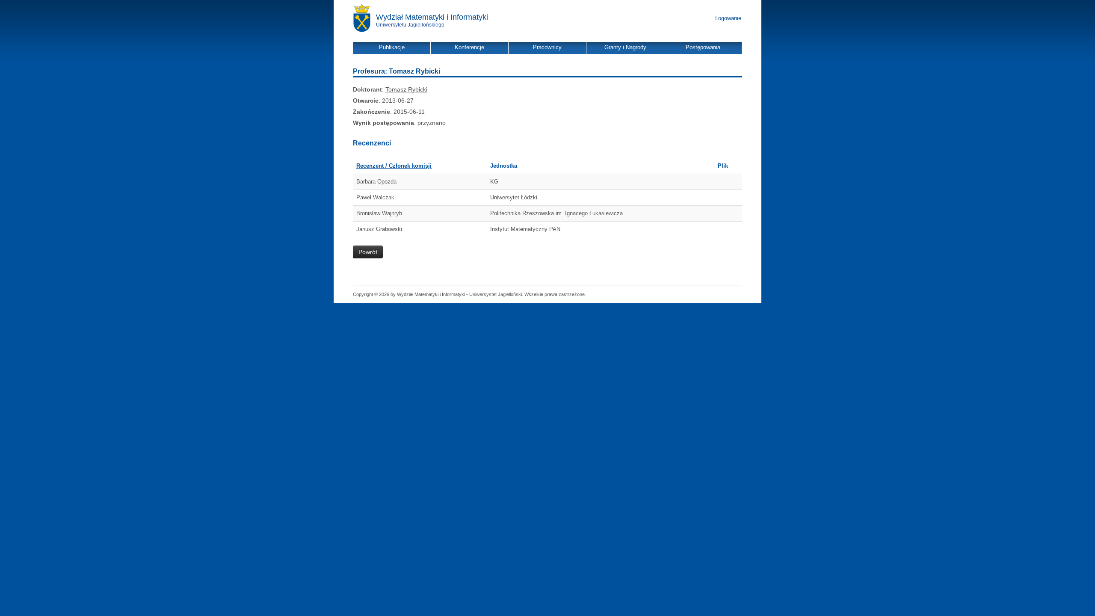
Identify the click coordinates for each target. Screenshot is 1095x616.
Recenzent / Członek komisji (394, 166)
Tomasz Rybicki (406, 89)
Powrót (367, 252)
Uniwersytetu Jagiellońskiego (410, 25)
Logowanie (728, 18)
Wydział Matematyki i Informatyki (432, 17)
